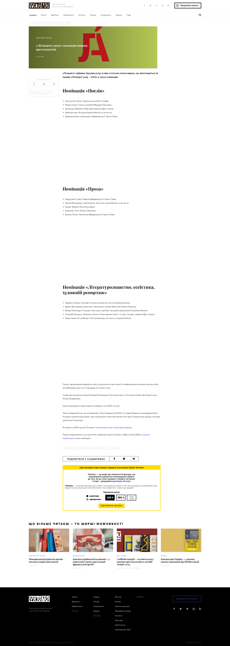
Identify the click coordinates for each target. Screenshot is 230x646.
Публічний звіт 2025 (123, 630)
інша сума (131, 497)
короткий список (39, 23)
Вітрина (119, 15)
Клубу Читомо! (124, 481)
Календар (97, 616)
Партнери (119, 620)
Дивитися (55, 15)
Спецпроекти (106, 15)
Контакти (118, 616)
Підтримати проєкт (111, 506)
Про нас (118, 597)
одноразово (95, 499)
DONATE (140, 597)
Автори (118, 602)
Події (129, 15)
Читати (43, 15)
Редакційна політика (123, 611)
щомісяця (94, 496)
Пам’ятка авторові (122, 606)
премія (68, 23)
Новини (33, 15)
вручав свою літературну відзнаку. (117, 427)
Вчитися (82, 15)
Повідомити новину (187, 599)
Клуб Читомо (120, 625)
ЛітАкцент (56, 23)
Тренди (93, 15)
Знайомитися (68, 15)
